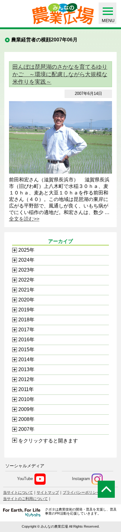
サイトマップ (48, 492)
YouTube (25, 479)
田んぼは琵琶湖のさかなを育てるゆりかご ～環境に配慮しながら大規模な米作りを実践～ (59, 74)
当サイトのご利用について (25, 499)
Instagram (81, 479)
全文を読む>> (24, 219)
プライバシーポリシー (81, 492)
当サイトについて (18, 492)
